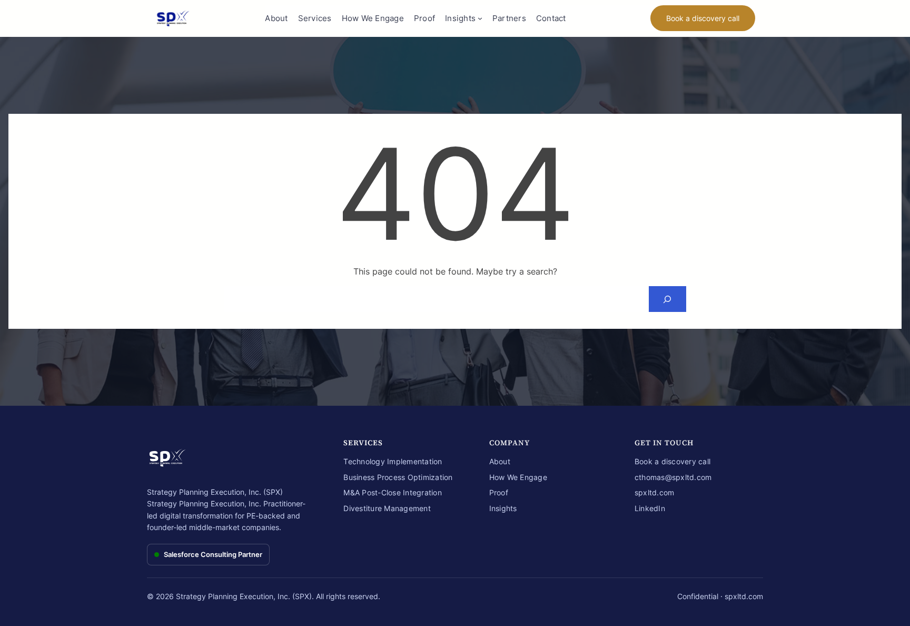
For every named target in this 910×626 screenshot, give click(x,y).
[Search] (667, 299)
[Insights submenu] (480, 18)
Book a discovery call (702, 18)
